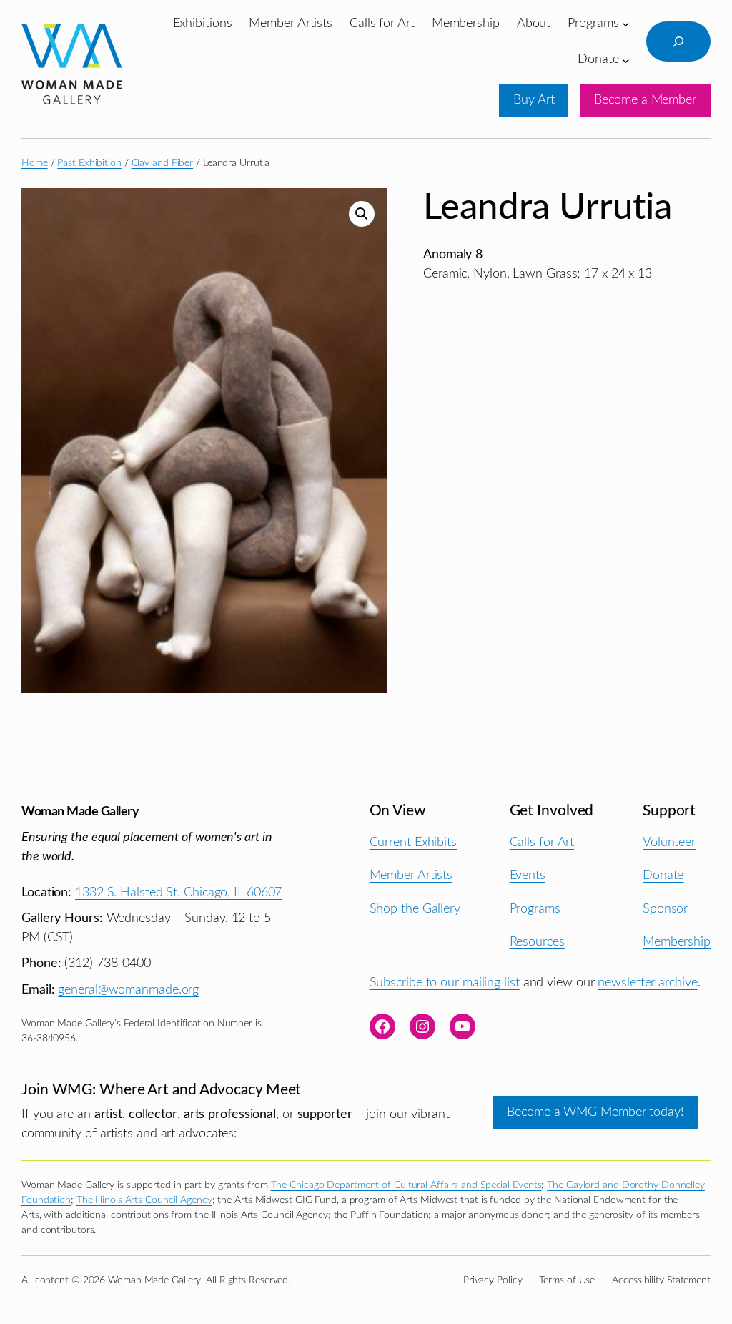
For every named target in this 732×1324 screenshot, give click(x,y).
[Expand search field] (678, 41)
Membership (677, 942)
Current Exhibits (413, 842)
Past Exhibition (89, 163)
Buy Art (533, 100)
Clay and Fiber (163, 163)
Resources (537, 942)
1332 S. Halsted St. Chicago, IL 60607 (178, 892)
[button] (362, 214)
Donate (663, 875)
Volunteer (669, 842)
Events (527, 875)
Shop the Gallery (415, 909)
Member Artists (411, 875)
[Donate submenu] (626, 60)
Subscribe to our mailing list (445, 982)
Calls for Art (542, 842)
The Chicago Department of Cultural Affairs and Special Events (406, 1185)
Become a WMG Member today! (595, 1112)
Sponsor (665, 909)
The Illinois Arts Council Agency (144, 1200)
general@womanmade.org (128, 990)
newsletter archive (647, 982)
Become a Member (645, 100)
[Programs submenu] (626, 24)
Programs (535, 909)
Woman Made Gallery (80, 811)
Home (34, 163)
